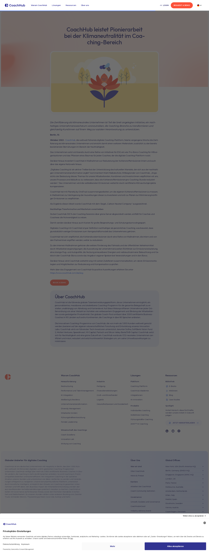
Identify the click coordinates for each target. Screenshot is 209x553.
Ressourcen (71, 5)
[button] (39, 5)
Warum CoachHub (39, 5)
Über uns (85, 5)
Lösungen (56, 5)
